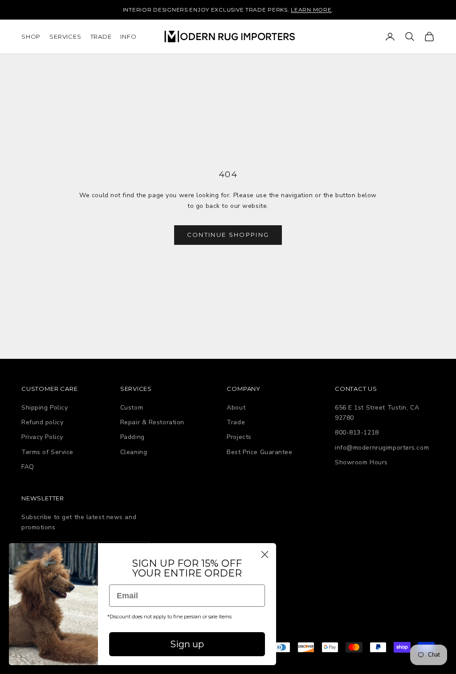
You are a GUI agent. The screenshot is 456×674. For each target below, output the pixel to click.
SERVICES (65, 36)
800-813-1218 (357, 432)
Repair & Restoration (152, 422)
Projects (239, 437)
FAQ (27, 467)
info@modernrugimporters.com (382, 447)
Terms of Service (47, 452)
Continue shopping (228, 234)
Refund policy (42, 422)
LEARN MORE (311, 9)
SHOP (31, 36)
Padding (132, 437)
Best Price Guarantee (259, 452)
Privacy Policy (42, 437)
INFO (128, 36)
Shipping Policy (44, 407)
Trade (236, 422)
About (236, 407)
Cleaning (133, 452)
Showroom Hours (361, 462)
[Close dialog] (265, 554)
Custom (131, 407)
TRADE (101, 36)
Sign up (187, 644)
